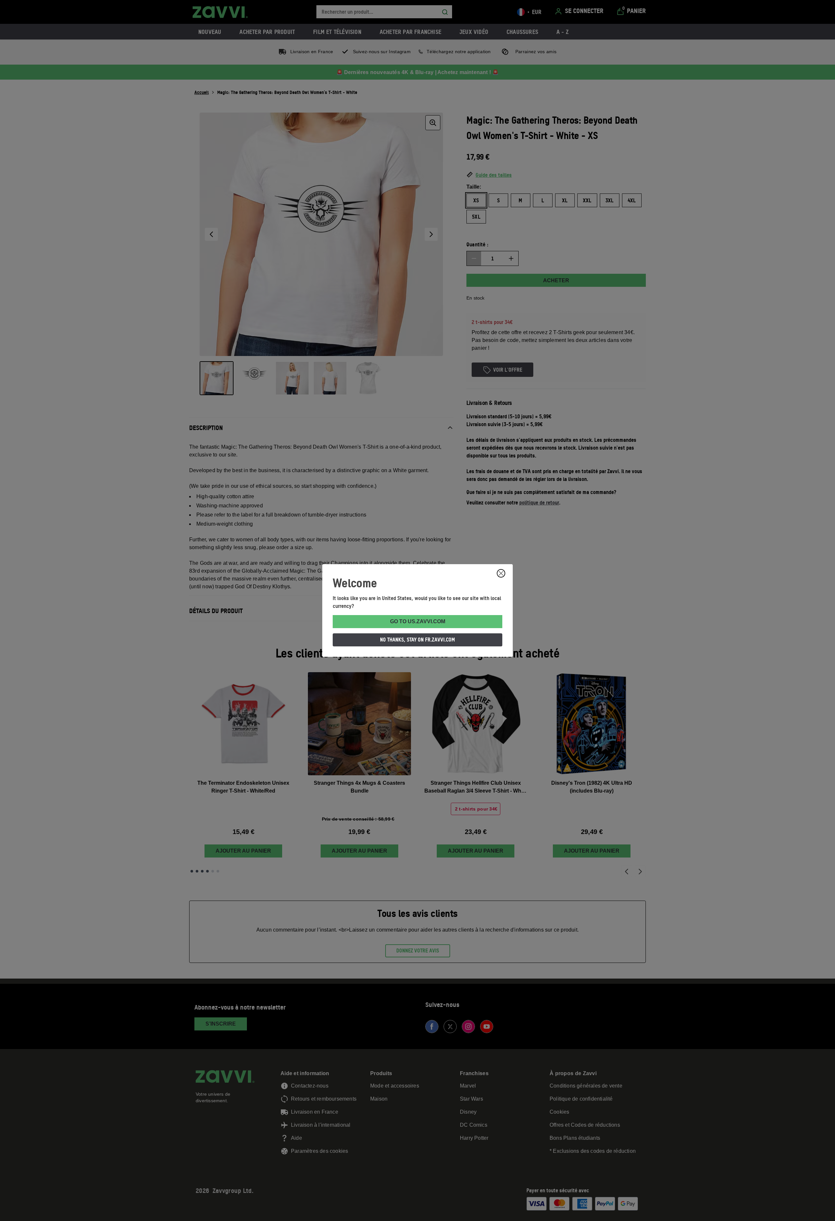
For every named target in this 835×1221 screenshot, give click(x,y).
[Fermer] (501, 573)
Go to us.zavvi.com (417, 621)
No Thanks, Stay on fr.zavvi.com (417, 639)
